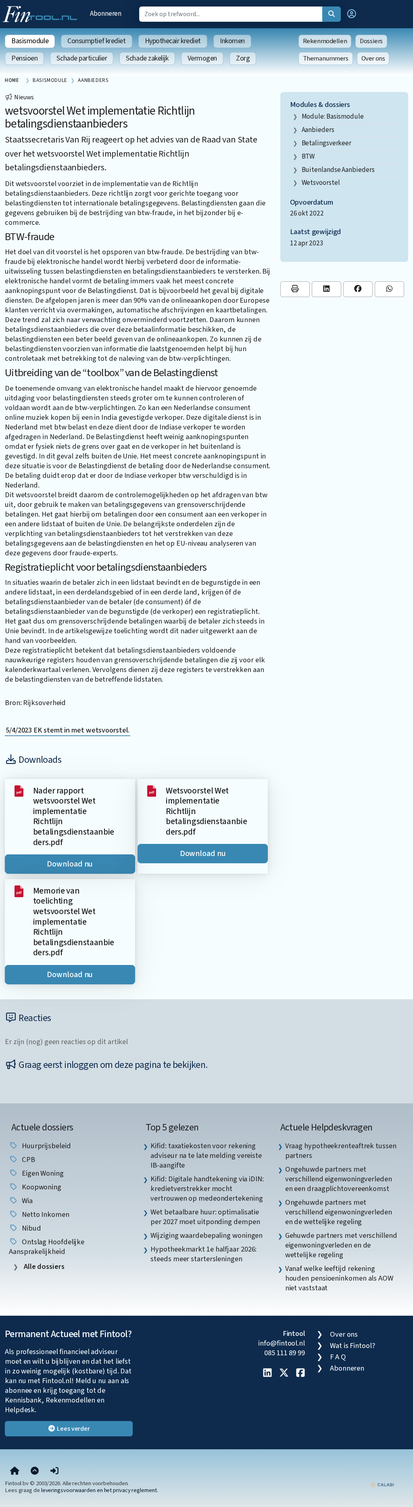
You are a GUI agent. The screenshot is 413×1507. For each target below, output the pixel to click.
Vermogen (202, 58)
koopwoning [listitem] (40, 1187)
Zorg (243, 58)
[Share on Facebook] (358, 289)
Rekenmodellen (325, 41)
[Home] (15, 1471)
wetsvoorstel (321, 183)
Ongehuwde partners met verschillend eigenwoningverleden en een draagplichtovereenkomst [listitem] (338, 1179)
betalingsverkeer (327, 143)
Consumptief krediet (96, 41)
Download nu (70, 864)
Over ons (373, 58)
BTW (308, 156)
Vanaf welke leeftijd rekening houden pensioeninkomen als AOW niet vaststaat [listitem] (339, 1278)
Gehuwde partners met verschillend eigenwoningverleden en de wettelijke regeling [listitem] (341, 1245)
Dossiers (371, 41)
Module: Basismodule (333, 116)
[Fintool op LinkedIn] (267, 1373)
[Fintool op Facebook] (300, 1373)
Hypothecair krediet (173, 41)
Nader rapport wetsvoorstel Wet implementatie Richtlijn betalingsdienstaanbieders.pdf (73, 817)
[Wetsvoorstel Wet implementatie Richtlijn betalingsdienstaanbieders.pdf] (151, 790)
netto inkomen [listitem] (44, 1214)
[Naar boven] (34, 1471)
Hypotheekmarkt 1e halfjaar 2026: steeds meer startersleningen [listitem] (203, 1254)
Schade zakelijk (147, 58)
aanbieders (318, 130)
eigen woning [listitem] (42, 1173)
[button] (352, 14)
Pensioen (24, 58)
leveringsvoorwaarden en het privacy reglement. (99, 1490)
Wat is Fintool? (352, 1345)
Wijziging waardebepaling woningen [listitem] (206, 1235)
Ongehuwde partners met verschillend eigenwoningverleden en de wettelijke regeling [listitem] (338, 1212)
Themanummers (325, 58)
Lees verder (73, 1428)
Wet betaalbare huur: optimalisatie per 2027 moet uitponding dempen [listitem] (205, 1217)
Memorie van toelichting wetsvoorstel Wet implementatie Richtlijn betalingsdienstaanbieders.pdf (73, 922)
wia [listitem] (26, 1200)
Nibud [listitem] (30, 1228)
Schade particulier (81, 58)
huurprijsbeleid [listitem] (45, 1146)
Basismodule (29, 41)
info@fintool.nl (281, 1343)
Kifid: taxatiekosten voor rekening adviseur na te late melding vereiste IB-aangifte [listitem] (206, 1155)
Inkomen (232, 41)
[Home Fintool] (42, 13)
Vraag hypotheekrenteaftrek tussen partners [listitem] (340, 1151)
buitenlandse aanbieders (338, 170)
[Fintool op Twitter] (283, 1373)
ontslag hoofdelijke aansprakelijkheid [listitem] (46, 1247)
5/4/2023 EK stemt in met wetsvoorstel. (67, 730)
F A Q (338, 1357)
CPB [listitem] (27, 1159)
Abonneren (105, 13)
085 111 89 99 (284, 1353)
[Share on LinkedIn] (326, 289)
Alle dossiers (43, 1267)
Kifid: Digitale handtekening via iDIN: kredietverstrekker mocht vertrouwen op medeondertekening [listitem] (207, 1189)
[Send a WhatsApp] (389, 289)
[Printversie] (295, 289)
